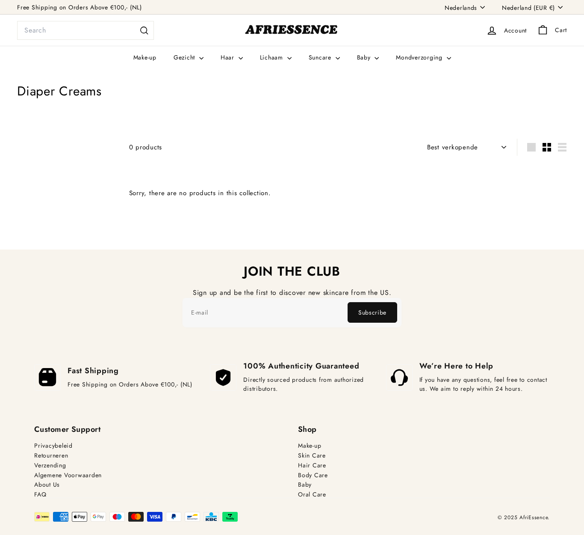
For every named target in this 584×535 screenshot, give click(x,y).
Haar (228, 57)
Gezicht (185, 57)
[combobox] (85, 30)
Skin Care (312, 455)
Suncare (321, 57)
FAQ (40, 494)
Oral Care (312, 494)
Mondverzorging (420, 57)
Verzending (50, 465)
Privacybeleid (53, 445)
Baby (365, 57)
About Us (47, 484)
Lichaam (272, 57)
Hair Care (312, 465)
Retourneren (51, 455)
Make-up (144, 57)
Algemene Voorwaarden (68, 475)
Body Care (313, 475)
